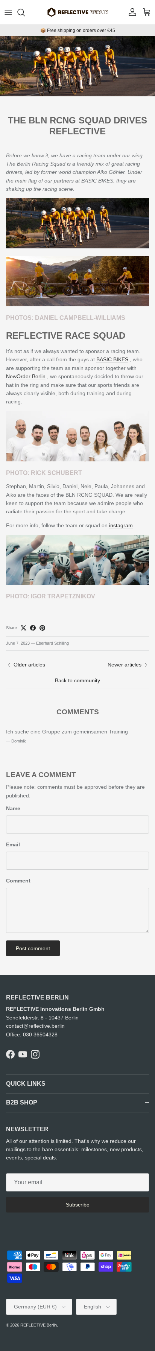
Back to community (77, 680)
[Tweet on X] (23, 628)
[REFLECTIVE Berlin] (77, 12)
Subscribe (78, 1205)
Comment (18, 881)
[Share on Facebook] (33, 628)
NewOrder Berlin (26, 376)
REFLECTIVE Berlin (38, 1325)
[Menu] (8, 12)
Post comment (33, 948)
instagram (121, 525)
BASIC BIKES (112, 359)
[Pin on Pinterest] (42, 628)
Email (13, 844)
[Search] (25, 12)
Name (13, 808)
